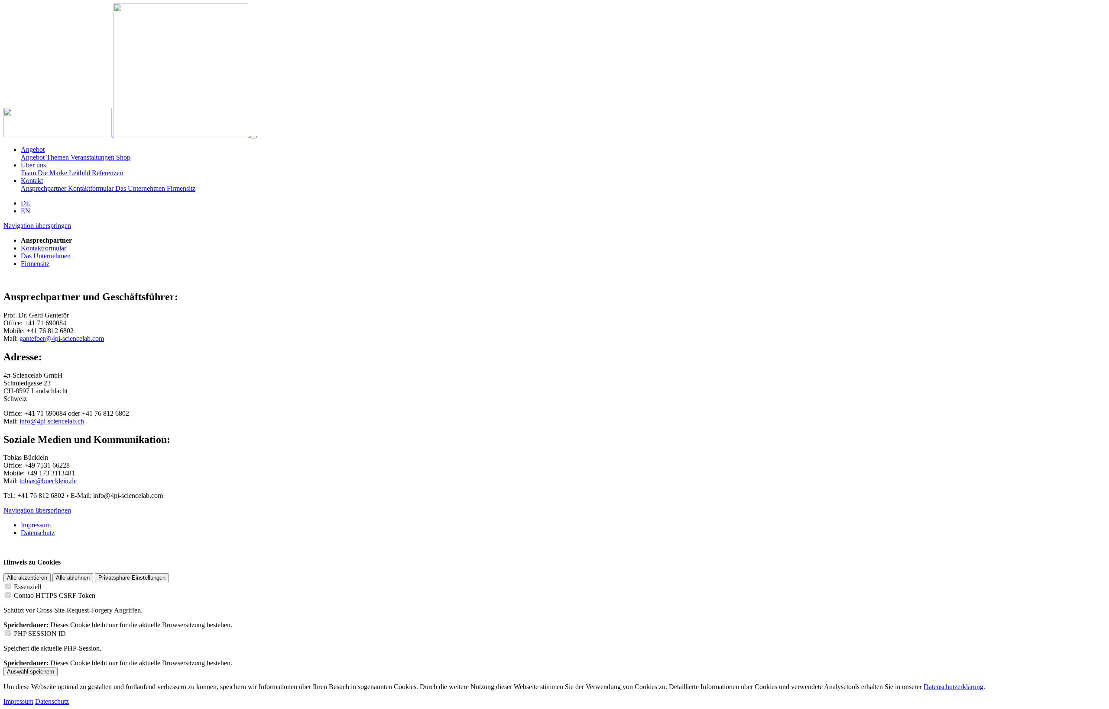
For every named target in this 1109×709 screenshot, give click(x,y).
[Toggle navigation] (253, 137)
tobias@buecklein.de (48, 480)
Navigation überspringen (37, 225)
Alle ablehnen (73, 577)
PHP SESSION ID (40, 633)
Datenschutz (52, 701)
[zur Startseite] (58, 134)
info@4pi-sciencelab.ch (51, 421)
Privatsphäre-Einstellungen (131, 577)
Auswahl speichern (30, 671)
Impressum (18, 701)
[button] (33, 149)
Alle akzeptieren (27, 577)
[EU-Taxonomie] (181, 134)
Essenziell (27, 586)
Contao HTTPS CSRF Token (54, 595)
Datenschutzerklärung (953, 686)
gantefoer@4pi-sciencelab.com (61, 338)
